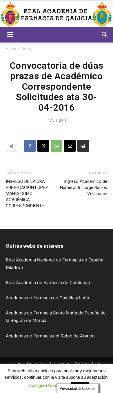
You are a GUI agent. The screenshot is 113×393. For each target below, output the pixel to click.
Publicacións (20, 369)
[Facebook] (30, 146)
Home (11, 48)
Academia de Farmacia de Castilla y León (47, 297)
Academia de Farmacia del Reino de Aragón (50, 336)
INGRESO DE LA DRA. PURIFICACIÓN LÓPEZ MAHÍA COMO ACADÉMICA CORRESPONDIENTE (27, 193)
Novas (26, 48)
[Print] (83, 146)
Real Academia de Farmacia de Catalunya (48, 282)
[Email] (70, 146)
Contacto (91, 369)
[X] (43, 146)
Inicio (17, 363)
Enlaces (72, 369)
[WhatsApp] (56, 146)
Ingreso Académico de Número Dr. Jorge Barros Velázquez (83, 187)
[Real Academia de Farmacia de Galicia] (56, 14)
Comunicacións (48, 369)
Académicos (59, 363)
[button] (10, 35)
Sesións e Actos (88, 363)
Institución (35, 363)
